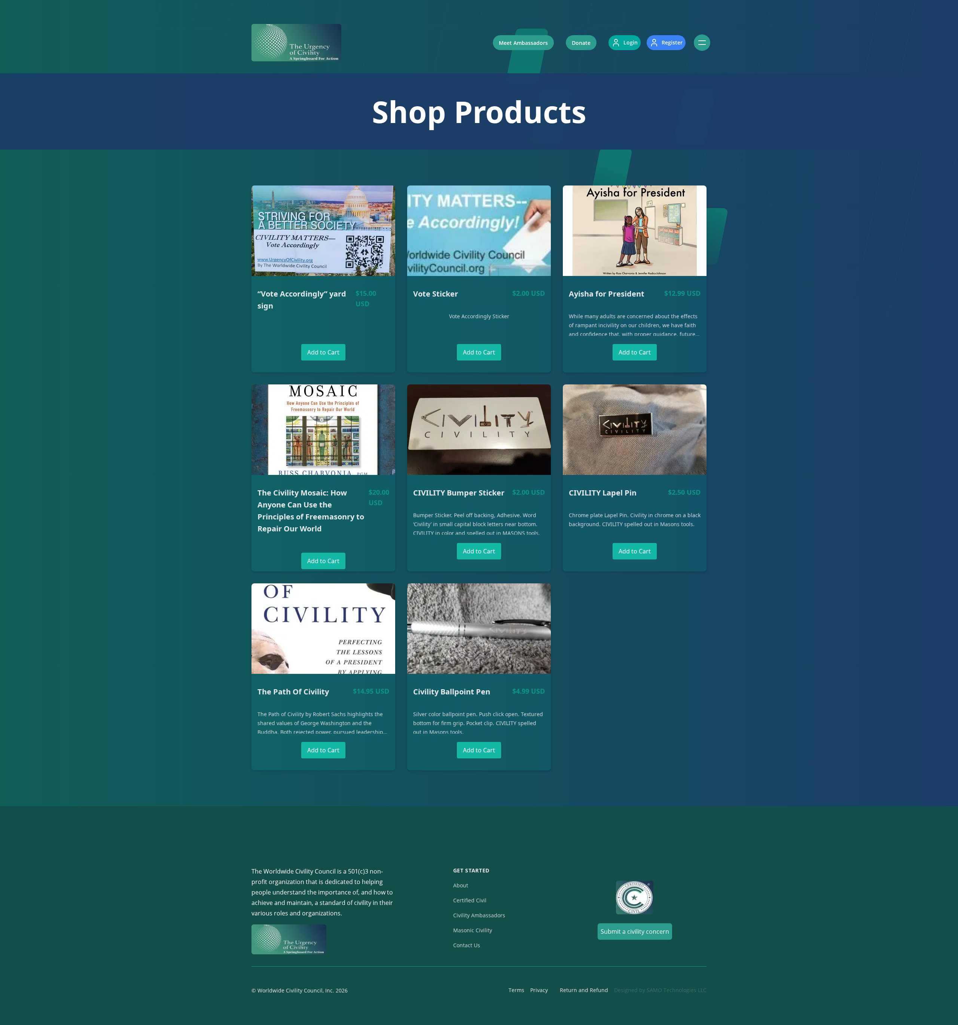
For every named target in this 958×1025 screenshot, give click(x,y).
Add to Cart (323, 352)
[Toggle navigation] (702, 42)
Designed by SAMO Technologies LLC (660, 990)
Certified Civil (469, 900)
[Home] (296, 42)
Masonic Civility (472, 930)
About (460, 885)
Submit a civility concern (635, 931)
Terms (516, 990)
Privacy (539, 990)
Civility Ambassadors (479, 915)
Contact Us (466, 945)
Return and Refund (584, 990)
